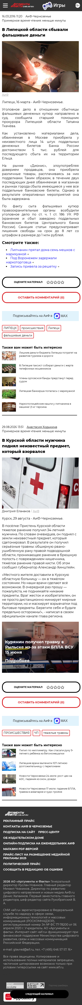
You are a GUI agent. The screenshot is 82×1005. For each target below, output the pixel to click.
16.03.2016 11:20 (12, 16)
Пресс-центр (48, 832)
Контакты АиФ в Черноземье (27, 826)
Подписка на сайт (19, 832)
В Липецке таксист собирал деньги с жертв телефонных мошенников (46, 367)
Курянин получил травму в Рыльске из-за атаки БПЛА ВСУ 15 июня (39, 647)
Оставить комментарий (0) (41, 297)
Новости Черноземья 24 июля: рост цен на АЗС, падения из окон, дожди (45, 777)
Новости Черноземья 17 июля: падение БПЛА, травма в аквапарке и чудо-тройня (47, 790)
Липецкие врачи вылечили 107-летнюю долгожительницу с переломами (43, 765)
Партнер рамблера (58, 985)
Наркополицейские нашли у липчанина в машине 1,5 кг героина (45, 405)
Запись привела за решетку (33, 266)
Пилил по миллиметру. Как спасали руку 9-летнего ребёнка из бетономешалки (46, 752)
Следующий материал (39, 994)
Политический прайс (21, 864)
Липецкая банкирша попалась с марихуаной (47, 390)
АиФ (5, 95)
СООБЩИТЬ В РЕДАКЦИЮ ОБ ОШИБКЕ (33, 869)
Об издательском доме (23, 838)
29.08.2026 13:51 (12, 427)
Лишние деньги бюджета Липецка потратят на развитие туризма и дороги (48, 354)
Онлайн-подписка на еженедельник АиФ (39, 843)
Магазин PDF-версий (20, 849)
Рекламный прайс (19, 821)
